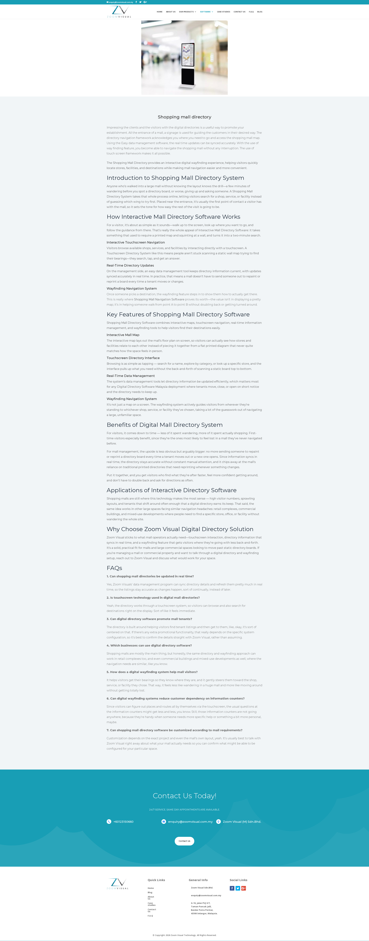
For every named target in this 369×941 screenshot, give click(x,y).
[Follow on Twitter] (238, 888)
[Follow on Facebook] (232, 888)
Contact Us (239, 12)
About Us (170, 12)
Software (205, 12)
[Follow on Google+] (243, 888)
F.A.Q (251, 12)
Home (159, 12)
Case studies (223, 12)
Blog (259, 12)
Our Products (186, 12)
